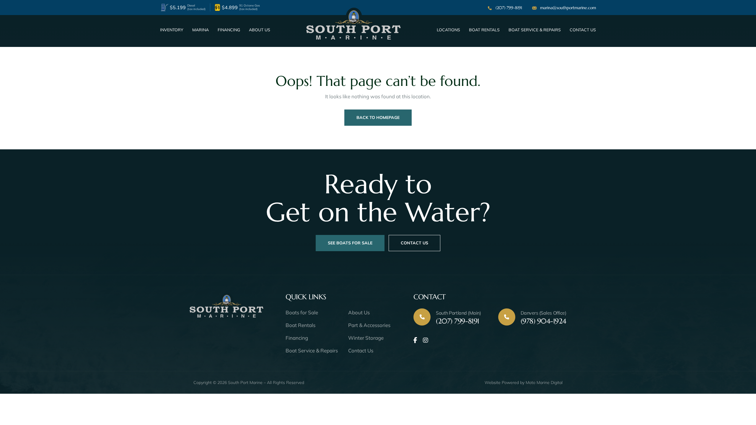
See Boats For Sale (350, 243)
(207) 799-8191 (509, 7)
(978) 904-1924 (543, 317)
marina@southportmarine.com (568, 7)
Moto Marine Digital (544, 382)
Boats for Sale (302, 312)
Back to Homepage (378, 117)
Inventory (171, 29)
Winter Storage (366, 338)
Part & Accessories (369, 325)
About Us (259, 29)
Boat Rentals (484, 29)
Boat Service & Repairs (535, 29)
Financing (229, 29)
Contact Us (583, 29)
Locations (448, 29)
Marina (200, 29)
